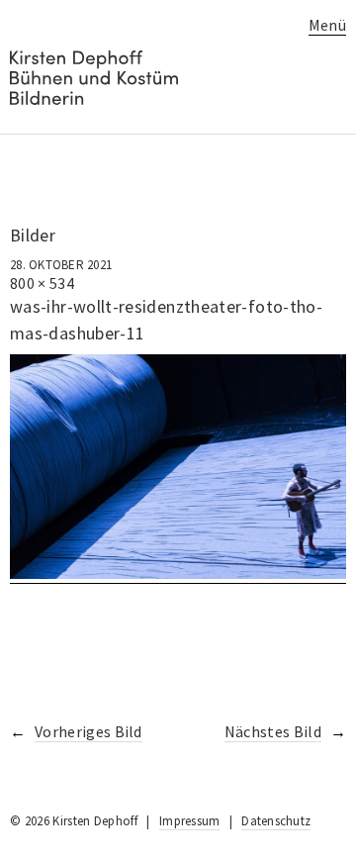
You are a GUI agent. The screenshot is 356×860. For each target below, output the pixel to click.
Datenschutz (276, 820)
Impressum (189, 820)
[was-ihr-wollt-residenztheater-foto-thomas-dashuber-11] (178, 573)
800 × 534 (42, 283)
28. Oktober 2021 (61, 264)
